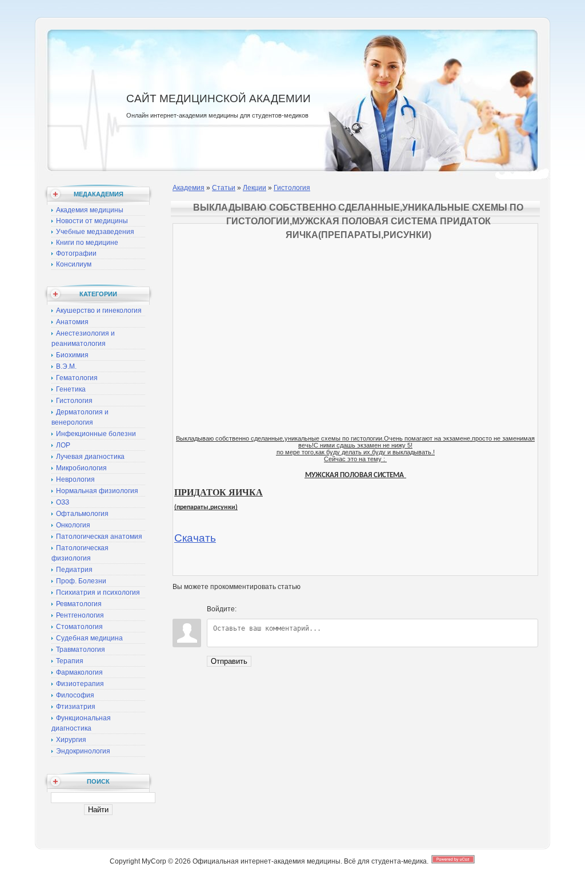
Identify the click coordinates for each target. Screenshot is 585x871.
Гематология (77, 378)
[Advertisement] (355, 305)
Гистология (74, 401)
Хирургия (71, 740)
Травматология (80, 650)
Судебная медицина (89, 638)
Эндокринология (83, 751)
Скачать (195, 538)
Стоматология (79, 627)
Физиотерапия (80, 684)
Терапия (69, 661)
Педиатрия (74, 570)
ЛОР (63, 445)
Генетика (71, 389)
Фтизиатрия (75, 707)
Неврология (75, 479)
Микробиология (81, 468)
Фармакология (79, 672)
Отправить (229, 661)
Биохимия (72, 355)
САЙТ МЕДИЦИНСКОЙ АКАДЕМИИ (218, 98)
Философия (75, 695)
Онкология (73, 525)
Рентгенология (80, 615)
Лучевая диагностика (90, 457)
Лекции (254, 188)
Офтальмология (82, 514)
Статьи (223, 188)
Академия (189, 188)
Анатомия (72, 322)
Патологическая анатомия (99, 537)
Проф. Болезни (81, 581)
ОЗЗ (62, 502)
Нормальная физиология (97, 491)
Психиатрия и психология (98, 592)
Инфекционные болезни (96, 434)
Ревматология (79, 604)
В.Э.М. (66, 366)
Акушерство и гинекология (99, 310)
